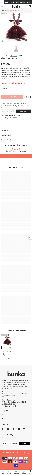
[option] (16, 28)
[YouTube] (24, 429)
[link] (8, 195)
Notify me (7, 347)
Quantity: (4, 88)
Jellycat (3, 61)
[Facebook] (3, 429)
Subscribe (23, 111)
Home (2, 10)
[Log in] (25, 6)
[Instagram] (8, 429)
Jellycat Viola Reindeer (7, 355)
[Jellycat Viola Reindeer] (7, 340)
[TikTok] (19, 429)
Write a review (16, 156)
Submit (24, 443)
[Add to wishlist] (26, 97)
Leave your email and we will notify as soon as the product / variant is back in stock (15, 106)
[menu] (2, 6)
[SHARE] (30, 97)
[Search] (7, 6)
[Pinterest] (13, 429)
